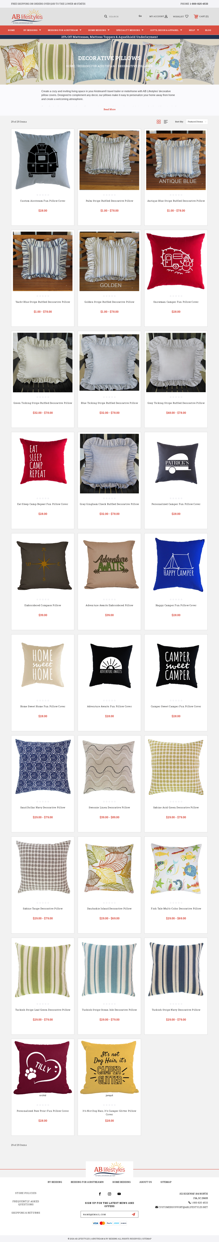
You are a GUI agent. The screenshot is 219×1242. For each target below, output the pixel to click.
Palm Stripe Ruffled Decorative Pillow (109, 200)
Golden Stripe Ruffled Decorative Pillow (109, 301)
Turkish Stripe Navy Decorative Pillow (176, 1009)
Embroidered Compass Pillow (43, 605)
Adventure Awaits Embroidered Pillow (109, 605)
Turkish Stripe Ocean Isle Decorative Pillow (109, 1009)
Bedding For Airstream (63, 30)
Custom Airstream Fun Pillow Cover (42, 200)
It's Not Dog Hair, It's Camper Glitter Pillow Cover (109, 1112)
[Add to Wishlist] (67, 143)
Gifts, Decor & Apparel (164, 30)
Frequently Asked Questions (26, 1203)
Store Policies (26, 1193)
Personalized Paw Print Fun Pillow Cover (43, 1110)
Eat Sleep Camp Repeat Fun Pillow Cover (42, 504)
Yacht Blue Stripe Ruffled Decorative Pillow (43, 301)
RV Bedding (30, 30)
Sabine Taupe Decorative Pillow (43, 908)
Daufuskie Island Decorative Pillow (109, 908)
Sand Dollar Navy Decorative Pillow (42, 807)
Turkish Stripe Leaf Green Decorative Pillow (42, 1009)
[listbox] (197, 121)
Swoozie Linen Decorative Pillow (109, 807)
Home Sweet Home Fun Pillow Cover (42, 706)
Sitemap (166, 1182)
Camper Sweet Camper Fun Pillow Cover (176, 706)
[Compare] (67, 152)
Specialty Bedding (128, 30)
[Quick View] (67, 135)
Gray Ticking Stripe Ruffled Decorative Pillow (176, 402)
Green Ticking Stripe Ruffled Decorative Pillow (42, 402)
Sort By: (179, 121)
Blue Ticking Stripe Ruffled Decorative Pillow (109, 402)
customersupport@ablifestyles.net (183, 1207)
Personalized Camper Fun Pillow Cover (176, 504)
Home (11, 30)
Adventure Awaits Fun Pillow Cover (109, 706)
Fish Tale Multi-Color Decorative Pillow (176, 908)
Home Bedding (97, 30)
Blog (208, 30)
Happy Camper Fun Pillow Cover (176, 605)
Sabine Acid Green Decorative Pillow (176, 807)
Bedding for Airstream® (87, 1182)
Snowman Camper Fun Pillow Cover (176, 301)
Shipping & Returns (26, 1212)
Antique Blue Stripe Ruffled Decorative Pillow (176, 200)
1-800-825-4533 (199, 3)
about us (145, 1182)
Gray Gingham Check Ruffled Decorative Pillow (109, 504)
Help (192, 30)
